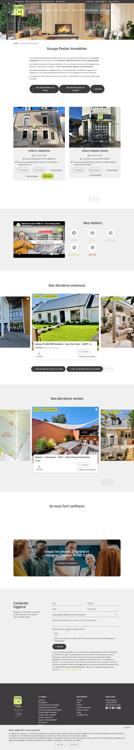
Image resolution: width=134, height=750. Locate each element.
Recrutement (60, 1)
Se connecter (118, 10)
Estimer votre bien (107, 10)
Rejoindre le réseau (47, 1)
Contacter (23, 170)
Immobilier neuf (82, 715)
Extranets (89, 1)
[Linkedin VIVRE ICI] (113, 708)
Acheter (48, 10)
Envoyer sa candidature (68, 563)
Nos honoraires (32, 176)
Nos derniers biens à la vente (45, 89)
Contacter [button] (40, 170)
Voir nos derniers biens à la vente (49, 369)
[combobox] (85, 615)
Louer (55, 10)
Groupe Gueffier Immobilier (47, 712)
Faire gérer (64, 10)
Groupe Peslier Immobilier (47, 715)
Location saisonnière (89, 10)
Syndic (75, 10)
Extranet (98, 89)
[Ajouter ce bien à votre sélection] (28, 298)
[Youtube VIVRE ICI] (118, 708)
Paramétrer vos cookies (72, 740)
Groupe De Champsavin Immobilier (50, 710)
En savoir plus (58, 740)
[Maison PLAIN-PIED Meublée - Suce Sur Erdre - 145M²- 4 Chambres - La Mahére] (65, 322)
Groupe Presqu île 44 (45, 717)
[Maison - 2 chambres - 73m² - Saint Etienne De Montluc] (65, 435)
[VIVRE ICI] (18, 10)
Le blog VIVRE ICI (101, 1)
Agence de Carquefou (87, 356)
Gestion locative (82, 710)
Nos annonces (57, 170)
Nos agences (19, 1)
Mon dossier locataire (113, 705)
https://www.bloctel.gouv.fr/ (70, 670)
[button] (39, 151)
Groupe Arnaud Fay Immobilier (48, 705)
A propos (41, 700)
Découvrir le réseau (32, 1)
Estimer (79, 705)
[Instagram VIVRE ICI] (110, 708)
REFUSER (60, 745)
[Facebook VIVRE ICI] (107, 708)
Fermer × (127, 728)
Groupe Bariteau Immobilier (47, 708)
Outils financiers (111, 700)
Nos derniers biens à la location (75, 89)
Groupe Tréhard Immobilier (47, 720)
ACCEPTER (73, 745)
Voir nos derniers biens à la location (85, 369)
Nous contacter (114, 1)
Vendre (40, 10)
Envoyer (60, 647)
